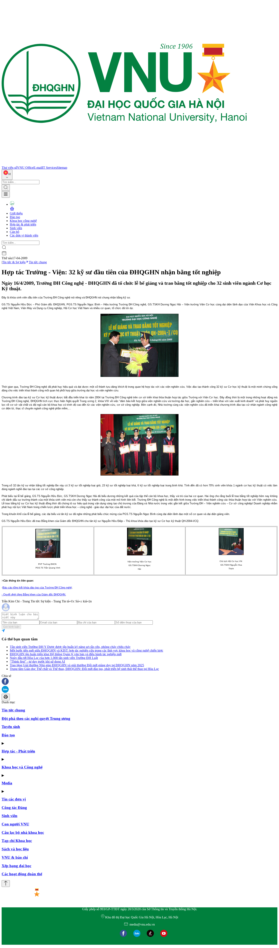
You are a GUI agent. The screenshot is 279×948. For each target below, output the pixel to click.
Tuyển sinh (11, 727)
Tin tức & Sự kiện (14, 262)
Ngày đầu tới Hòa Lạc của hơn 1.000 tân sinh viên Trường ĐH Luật (54, 658)
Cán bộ (14, 231)
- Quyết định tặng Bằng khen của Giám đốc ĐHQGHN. (34, 594)
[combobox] (7, 175)
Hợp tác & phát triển (23, 224)
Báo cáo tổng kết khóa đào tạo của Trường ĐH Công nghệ (37, 587)
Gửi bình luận (11, 626)
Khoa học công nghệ (23, 220)
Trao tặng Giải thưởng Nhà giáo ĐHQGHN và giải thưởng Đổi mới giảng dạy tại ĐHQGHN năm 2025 (77, 665)
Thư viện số (9, 167)
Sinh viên (16, 228)
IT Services (49, 167)
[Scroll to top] (6, 883)
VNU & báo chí (15, 857)
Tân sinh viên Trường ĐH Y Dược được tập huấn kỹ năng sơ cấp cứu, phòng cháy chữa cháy (70, 647)
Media (7, 783)
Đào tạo (15, 217)
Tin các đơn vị (14, 799)
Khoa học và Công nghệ (22, 767)
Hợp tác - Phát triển (18, 751)
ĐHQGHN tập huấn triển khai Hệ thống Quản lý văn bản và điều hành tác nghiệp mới (66, 654)
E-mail (37, 167)
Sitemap (62, 167)
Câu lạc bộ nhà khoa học (23, 832)
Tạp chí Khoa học (17, 841)
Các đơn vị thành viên (24, 235)
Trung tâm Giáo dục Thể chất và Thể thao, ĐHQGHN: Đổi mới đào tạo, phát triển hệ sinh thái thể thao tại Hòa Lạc (84, 669)
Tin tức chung (38, 262)
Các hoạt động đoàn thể (22, 874)
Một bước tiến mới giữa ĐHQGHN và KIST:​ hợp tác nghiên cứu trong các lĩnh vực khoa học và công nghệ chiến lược (86, 650)
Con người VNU (15, 824)
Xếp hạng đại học (16, 866)
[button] (139, 682)
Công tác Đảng (14, 807)
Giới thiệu (16, 213)
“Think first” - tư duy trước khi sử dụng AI (37, 661)
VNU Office (25, 167)
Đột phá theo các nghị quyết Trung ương (36, 718)
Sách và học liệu (15, 849)
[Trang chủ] (124, 164)
